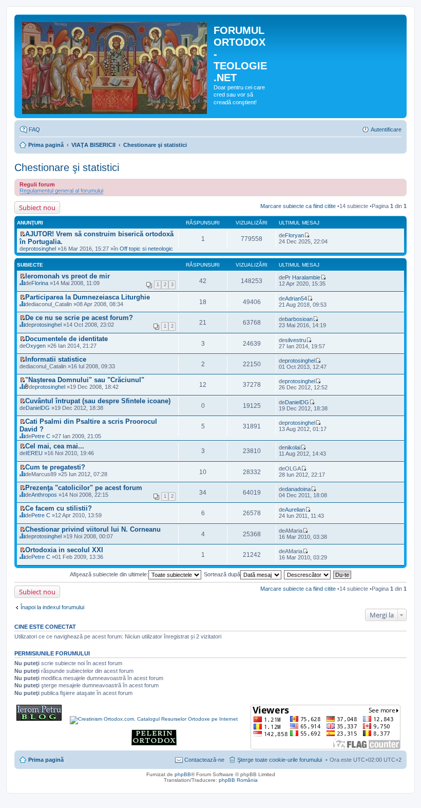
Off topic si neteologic (146, 249)
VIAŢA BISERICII (93, 145)
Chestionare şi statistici (155, 145)
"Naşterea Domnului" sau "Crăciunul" (84, 380)
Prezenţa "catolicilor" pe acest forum (83, 488)
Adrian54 (296, 298)
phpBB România (238, 780)
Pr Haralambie (302, 277)
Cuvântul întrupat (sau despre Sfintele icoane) (97, 401)
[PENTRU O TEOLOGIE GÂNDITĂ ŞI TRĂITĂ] (39, 719)
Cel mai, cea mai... (54, 446)
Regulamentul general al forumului (61, 190)
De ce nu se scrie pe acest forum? (79, 318)
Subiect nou (37, 207)
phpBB (183, 774)
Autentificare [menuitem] (386, 129)
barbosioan (299, 319)
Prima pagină (46, 145)
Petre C (40, 436)
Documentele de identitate (66, 339)
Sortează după (222, 574)
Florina (39, 283)
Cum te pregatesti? (55, 467)
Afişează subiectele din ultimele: (109, 574)
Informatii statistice (55, 359)
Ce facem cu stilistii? (58, 508)
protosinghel (41, 249)
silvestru (295, 340)
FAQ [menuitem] (34, 129)
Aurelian (295, 509)
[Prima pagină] (115, 66)
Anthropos (44, 495)
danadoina (298, 489)
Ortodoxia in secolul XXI (64, 550)
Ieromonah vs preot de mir (67, 276)
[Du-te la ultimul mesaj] (307, 235)
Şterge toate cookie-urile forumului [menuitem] (279, 760)
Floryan (294, 235)
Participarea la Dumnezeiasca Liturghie (87, 297)
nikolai (292, 447)
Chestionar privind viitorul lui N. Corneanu (93, 529)
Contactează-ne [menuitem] (204, 760)
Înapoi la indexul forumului (52, 607)
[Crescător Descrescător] (308, 574)
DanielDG (38, 408)
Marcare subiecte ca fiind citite (298, 206)
